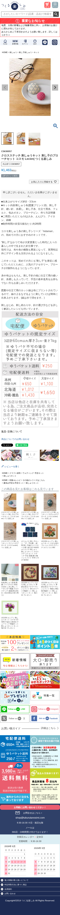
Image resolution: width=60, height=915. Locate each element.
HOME (5, 52)
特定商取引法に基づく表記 (15, 885)
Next (55, 87)
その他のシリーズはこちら (34, 480)
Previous (5, 87)
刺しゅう (13, 52)
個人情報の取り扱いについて (16, 880)
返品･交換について (11, 431)
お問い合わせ (10, 894)
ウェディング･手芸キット (33, 473)
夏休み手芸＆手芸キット (14, 483)
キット (36, 52)
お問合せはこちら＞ (33, 813)
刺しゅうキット (10, 476)
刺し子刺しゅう (25, 52)
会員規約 (8, 889)
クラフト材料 (15, 473)
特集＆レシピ (15, 480)
